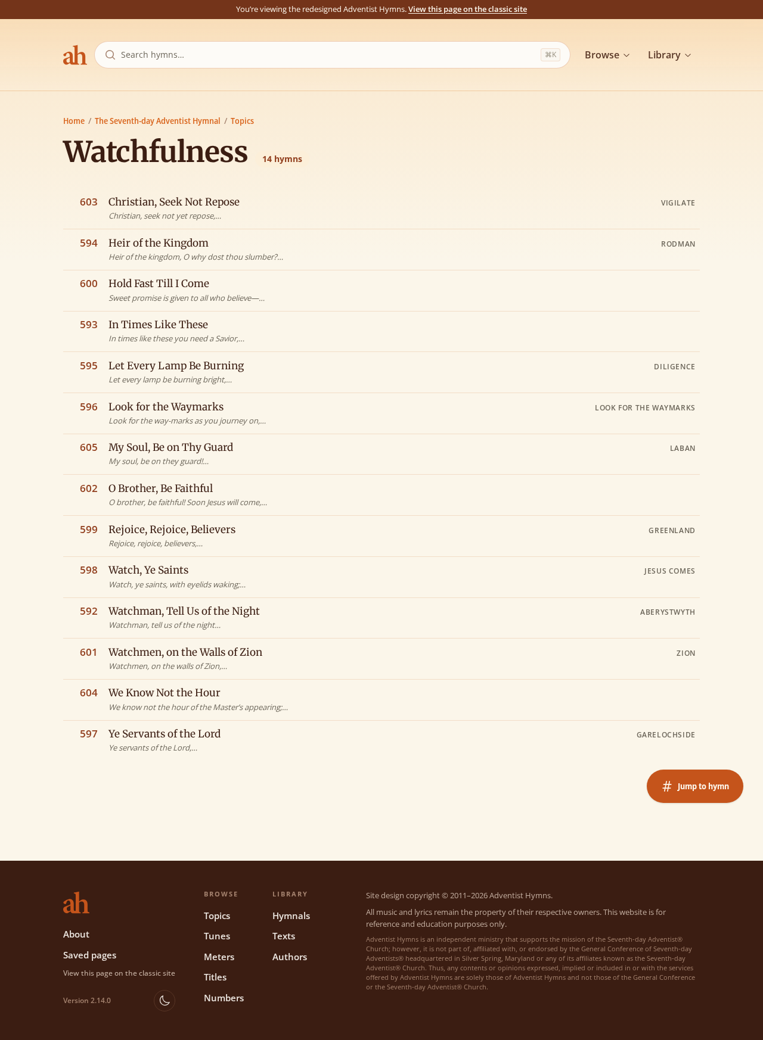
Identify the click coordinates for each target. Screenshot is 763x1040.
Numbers (224, 998)
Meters (219, 957)
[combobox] (328, 55)
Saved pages (89, 955)
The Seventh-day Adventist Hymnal (158, 120)
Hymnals (291, 915)
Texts (283, 936)
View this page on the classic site (467, 9)
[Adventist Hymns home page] (75, 55)
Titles (215, 977)
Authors (289, 957)
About (76, 934)
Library (664, 54)
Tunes (217, 936)
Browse (602, 54)
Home (74, 120)
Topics (242, 120)
